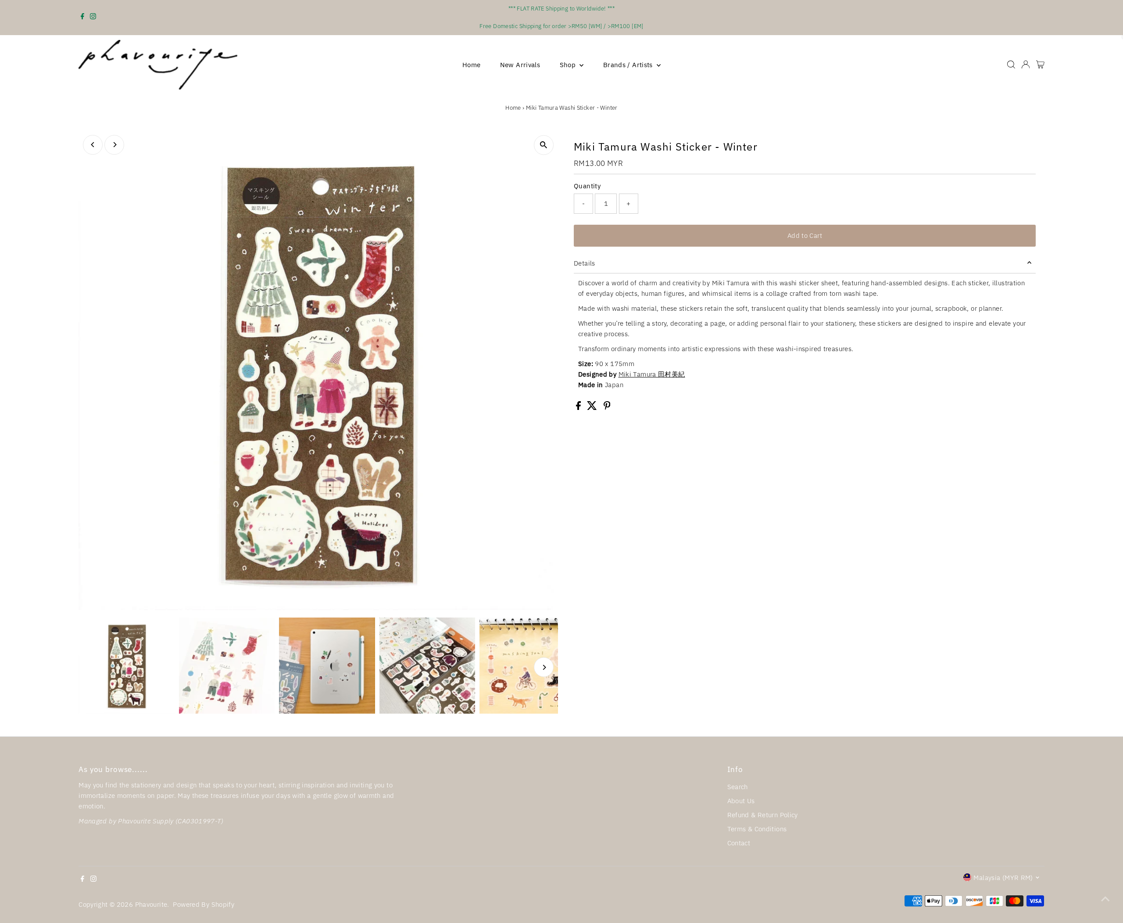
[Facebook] (82, 17)
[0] (1040, 64)
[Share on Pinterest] (607, 407)
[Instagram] (93, 17)
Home (471, 65)
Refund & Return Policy (762, 815)
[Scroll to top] (1105, 899)
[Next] (114, 144)
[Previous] (93, 144)
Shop (569, 65)
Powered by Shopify (203, 904)
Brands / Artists (628, 65)
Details (584, 263)
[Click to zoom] (544, 145)
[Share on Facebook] (579, 407)
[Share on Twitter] (593, 407)
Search (737, 787)
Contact (739, 843)
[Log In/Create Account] (1026, 64)
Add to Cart (804, 235)
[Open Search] (1011, 64)
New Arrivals (520, 65)
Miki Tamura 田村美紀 (652, 374)
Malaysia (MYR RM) (1003, 877)
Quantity (587, 186)
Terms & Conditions (757, 829)
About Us (741, 801)
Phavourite (151, 904)
